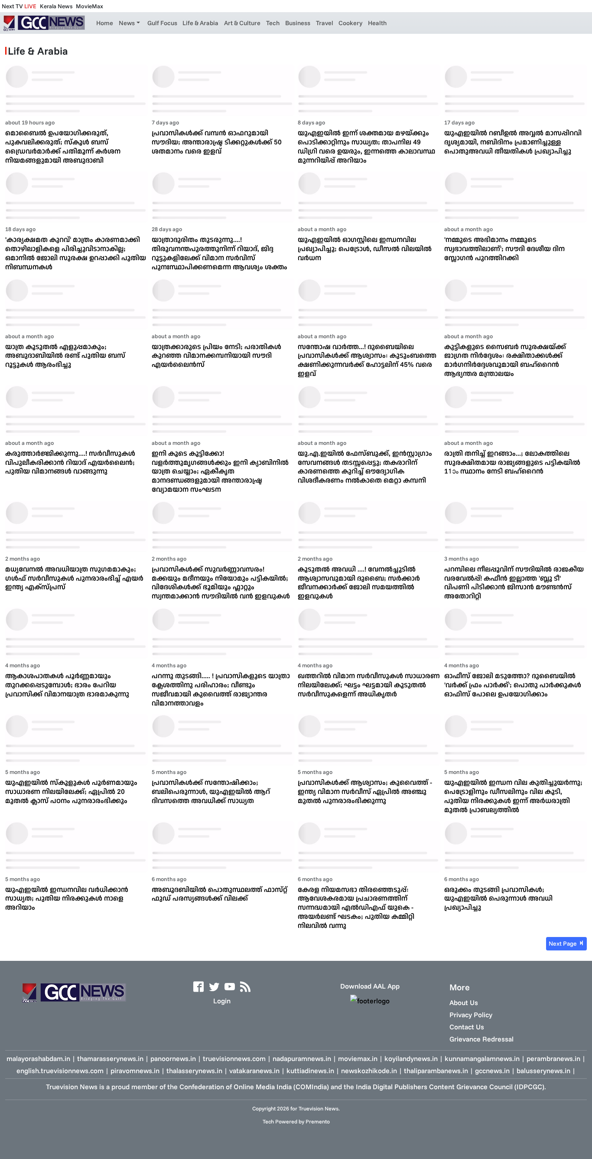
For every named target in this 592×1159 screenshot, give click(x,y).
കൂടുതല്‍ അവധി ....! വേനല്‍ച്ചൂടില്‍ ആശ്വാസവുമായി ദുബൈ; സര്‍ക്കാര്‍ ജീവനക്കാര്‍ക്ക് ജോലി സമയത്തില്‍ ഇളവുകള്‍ (359, 582)
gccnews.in (492, 1070)
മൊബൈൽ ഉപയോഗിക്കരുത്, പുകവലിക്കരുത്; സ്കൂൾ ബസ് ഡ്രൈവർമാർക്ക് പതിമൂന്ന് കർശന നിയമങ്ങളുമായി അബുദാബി (62, 146)
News (127, 23)
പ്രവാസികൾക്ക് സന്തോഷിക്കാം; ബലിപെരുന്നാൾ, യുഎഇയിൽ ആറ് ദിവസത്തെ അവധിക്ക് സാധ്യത (211, 791)
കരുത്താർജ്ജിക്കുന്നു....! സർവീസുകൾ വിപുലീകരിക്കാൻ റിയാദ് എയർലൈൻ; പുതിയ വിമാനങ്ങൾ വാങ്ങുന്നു (70, 462)
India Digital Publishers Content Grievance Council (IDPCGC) (450, 1086)
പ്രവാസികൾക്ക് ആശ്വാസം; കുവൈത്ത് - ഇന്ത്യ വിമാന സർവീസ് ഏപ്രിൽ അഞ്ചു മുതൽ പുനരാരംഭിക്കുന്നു (365, 791)
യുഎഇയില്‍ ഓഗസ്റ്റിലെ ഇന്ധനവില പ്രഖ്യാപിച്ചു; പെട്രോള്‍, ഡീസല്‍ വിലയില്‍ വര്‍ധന (365, 248)
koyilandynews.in (411, 1058)
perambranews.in (553, 1058)
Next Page (563, 943)
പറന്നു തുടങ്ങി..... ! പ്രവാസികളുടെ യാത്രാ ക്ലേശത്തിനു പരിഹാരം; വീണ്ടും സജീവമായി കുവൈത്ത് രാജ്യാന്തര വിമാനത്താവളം (221, 689)
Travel (324, 23)
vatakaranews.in (254, 1070)
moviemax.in (357, 1058)
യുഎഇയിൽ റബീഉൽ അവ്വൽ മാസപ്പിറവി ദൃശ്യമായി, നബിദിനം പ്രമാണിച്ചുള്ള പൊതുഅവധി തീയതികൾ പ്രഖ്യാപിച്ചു (513, 141)
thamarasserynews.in (110, 1058)
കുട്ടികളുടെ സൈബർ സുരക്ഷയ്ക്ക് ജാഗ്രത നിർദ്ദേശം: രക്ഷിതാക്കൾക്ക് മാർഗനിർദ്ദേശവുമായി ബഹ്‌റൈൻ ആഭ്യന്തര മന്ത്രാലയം (505, 360)
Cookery (350, 23)
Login (222, 1000)
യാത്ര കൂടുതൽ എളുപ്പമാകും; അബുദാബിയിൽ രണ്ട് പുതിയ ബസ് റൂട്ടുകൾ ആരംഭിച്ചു (65, 355)
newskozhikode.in (369, 1070)
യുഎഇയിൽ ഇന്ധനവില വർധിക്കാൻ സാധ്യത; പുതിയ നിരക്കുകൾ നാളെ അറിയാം (66, 898)
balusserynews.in (543, 1070)
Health (377, 23)
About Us (463, 1002)
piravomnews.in (135, 1070)
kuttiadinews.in (310, 1070)
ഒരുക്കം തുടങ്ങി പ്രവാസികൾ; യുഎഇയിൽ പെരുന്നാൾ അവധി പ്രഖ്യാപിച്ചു (498, 898)
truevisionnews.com (234, 1058)
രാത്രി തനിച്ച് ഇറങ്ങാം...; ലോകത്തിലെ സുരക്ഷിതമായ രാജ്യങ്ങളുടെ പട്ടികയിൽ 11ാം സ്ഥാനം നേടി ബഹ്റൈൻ (512, 462)
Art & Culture (242, 23)
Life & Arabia (200, 23)
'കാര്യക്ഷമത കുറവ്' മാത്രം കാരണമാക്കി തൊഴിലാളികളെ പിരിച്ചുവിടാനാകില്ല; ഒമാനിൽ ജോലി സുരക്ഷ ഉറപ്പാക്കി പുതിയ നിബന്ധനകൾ (75, 253)
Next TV (19, 6)
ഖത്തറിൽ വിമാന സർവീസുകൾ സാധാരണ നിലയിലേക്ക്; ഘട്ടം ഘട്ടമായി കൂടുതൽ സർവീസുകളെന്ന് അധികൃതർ (369, 684)
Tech (273, 23)
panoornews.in (173, 1058)
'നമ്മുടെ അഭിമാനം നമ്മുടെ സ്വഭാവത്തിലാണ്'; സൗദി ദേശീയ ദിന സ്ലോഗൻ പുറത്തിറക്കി (504, 248)
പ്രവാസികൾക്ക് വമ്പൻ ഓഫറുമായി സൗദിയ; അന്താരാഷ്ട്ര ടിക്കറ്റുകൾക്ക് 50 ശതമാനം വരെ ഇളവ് (217, 141)
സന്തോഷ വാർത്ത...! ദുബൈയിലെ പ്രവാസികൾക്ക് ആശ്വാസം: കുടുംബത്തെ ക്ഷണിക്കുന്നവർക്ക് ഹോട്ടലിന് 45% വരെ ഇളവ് (367, 360)
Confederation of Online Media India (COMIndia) (254, 1086)
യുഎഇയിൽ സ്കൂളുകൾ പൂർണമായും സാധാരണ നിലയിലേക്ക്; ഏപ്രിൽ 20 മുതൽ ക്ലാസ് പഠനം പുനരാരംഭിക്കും (71, 791)
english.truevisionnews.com (60, 1070)
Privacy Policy (470, 1014)
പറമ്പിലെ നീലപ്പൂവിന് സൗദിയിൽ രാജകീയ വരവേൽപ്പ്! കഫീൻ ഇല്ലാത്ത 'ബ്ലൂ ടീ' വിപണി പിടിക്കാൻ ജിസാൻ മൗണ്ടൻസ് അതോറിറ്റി (514, 582)
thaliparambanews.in (436, 1070)
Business (297, 23)
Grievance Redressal (481, 1039)
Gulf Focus (162, 23)
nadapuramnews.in (302, 1058)
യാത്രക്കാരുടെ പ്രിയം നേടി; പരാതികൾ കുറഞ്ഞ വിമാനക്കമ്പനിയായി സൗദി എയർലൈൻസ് (216, 355)
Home (104, 23)
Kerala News (56, 6)
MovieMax (89, 6)
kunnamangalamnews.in (482, 1058)
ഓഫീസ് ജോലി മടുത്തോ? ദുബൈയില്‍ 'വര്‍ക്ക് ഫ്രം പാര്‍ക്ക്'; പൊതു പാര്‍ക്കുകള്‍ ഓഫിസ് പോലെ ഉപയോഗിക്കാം (512, 684)
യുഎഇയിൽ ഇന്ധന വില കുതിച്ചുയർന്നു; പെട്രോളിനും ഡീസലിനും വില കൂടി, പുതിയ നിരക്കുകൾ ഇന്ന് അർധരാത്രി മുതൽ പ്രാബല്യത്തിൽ (513, 795)
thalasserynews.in (194, 1070)
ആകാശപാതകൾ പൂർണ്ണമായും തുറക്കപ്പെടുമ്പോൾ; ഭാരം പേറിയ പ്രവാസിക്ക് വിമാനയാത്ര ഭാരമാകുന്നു (67, 684)
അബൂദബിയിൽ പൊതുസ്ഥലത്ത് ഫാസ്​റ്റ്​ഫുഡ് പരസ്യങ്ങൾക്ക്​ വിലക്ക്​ (219, 894)
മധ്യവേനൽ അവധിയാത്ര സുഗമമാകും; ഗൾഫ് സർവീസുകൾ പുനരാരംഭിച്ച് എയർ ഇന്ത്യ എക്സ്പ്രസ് (74, 578)
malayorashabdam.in (38, 1058)
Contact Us (466, 1026)
